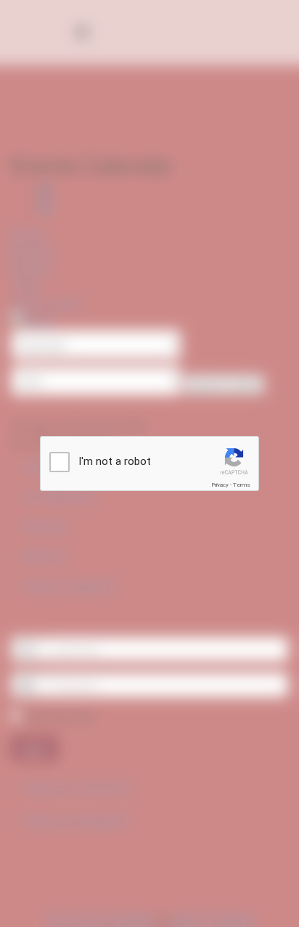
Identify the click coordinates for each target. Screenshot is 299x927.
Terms (241, 485)
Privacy (220, 485)
